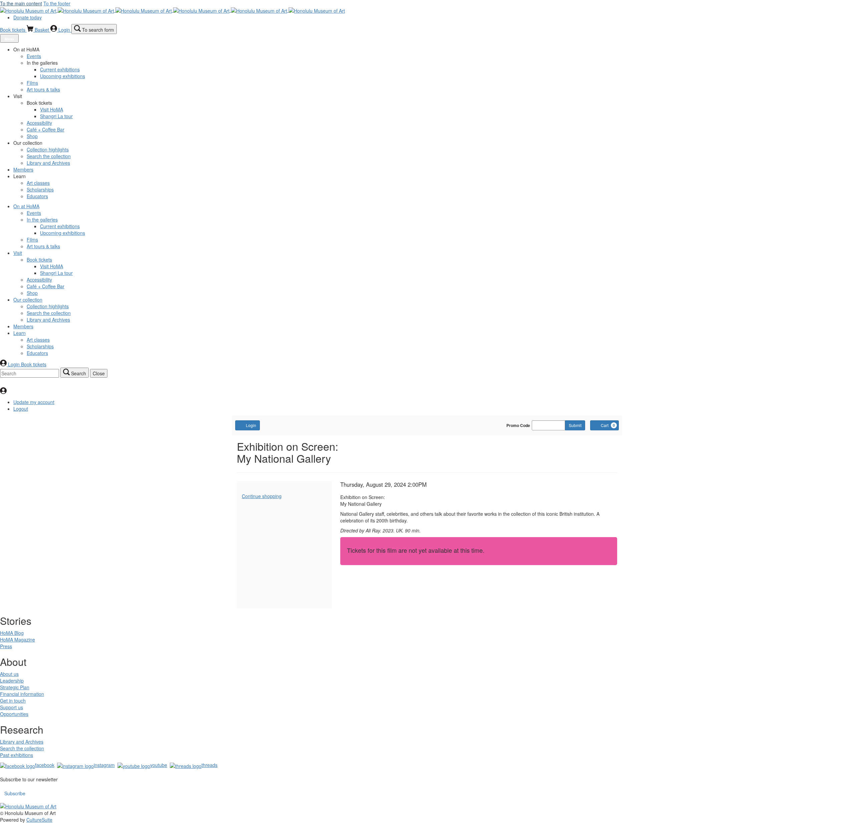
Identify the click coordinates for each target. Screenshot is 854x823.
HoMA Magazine (17, 639)
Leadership (12, 680)
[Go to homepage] (172, 10)
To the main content (21, 3)
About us (9, 674)
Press (6, 646)
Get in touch (13, 700)
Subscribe (14, 793)
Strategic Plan (14, 687)
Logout (20, 408)
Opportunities (14, 714)
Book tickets (13, 29)
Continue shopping (262, 496)
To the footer (56, 3)
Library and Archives (21, 741)
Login (251, 425)
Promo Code (518, 425)
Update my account (33, 402)
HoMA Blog (12, 633)
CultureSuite (39, 819)
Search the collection (22, 748)
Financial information (22, 694)
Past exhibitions (16, 755)
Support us (11, 707)
